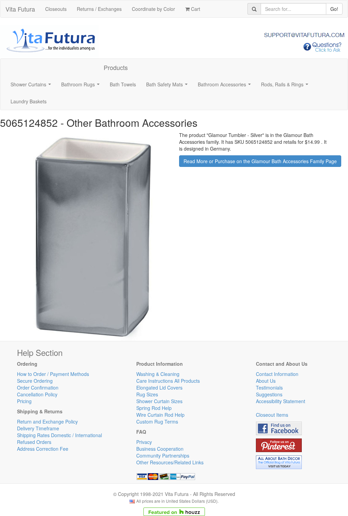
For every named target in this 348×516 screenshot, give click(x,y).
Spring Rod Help (154, 408)
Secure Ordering (35, 380)
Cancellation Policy (37, 394)
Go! (334, 8)
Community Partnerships (162, 455)
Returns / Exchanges (99, 8)
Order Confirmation (37, 387)
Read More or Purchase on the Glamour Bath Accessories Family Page (260, 161)
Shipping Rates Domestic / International (59, 435)
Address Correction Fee (42, 448)
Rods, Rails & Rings (286, 86)
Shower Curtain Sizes (159, 401)
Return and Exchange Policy (47, 421)
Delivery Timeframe (38, 428)
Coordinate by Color (153, 8)
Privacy (144, 441)
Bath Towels (123, 84)
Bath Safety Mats (168, 86)
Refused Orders (34, 441)
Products (116, 67)
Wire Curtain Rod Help (160, 414)
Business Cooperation (160, 448)
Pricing (24, 401)
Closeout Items (272, 414)
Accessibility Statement (280, 401)
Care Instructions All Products (168, 380)
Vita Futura (20, 8)
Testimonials (269, 387)
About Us (266, 380)
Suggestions (269, 394)
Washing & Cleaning (157, 374)
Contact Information (277, 374)
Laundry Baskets (29, 101)
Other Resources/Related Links (170, 462)
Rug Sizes (147, 394)
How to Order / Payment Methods (53, 374)
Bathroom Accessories (226, 86)
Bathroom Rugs (81, 86)
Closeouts (56, 8)
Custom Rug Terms (157, 421)
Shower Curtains (32, 86)
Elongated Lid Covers (159, 387)
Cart (195, 8)
